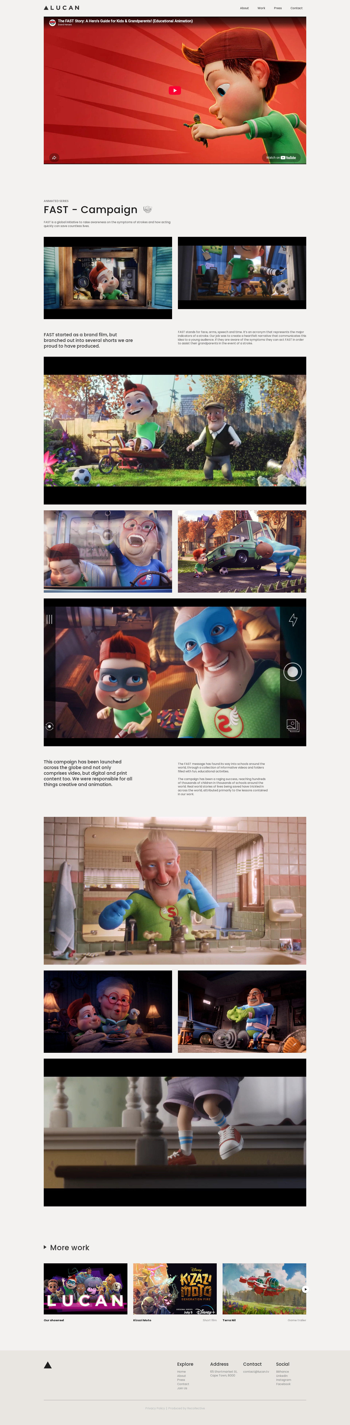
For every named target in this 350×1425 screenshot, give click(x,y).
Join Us (182, 1388)
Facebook (283, 1384)
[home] (61, 8)
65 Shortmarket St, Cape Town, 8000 (223, 1374)
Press (278, 8)
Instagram (283, 1380)
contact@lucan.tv (256, 1372)
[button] (44, 1289)
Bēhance (282, 1372)
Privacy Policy (155, 1408)
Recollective (196, 1408)
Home (181, 1372)
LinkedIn (282, 1376)
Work (261, 8)
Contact (297, 8)
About (244, 8)
